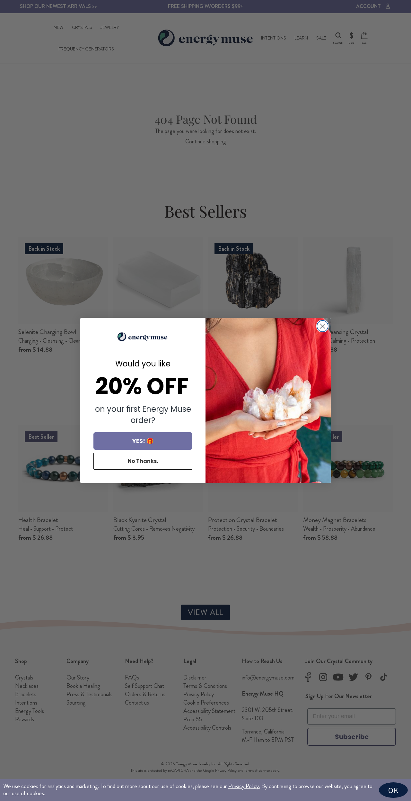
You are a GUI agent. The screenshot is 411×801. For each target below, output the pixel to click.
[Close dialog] (322, 326)
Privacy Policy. (244, 786)
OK (393, 790)
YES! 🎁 (142, 441)
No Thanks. (143, 461)
